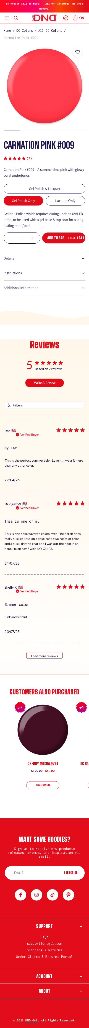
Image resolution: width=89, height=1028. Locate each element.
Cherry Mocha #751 (42, 763)
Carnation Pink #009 (21, 38)
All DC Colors (50, 30)
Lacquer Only (65, 200)
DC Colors (24, 30)
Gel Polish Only (23, 200)
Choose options (43, 785)
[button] (7, 17)
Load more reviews (44, 656)
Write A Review (44, 383)
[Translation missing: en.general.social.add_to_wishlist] (78, 52)
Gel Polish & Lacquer (44, 188)
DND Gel (31, 1020)
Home (7, 30)
